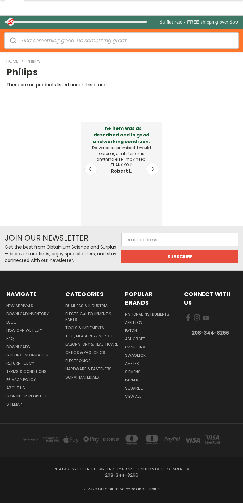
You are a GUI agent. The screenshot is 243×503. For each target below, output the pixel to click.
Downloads (18, 346)
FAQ (10, 338)
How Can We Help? (24, 330)
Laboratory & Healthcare (91, 344)
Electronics (78, 360)
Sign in (13, 396)
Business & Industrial (87, 305)
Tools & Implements (84, 327)
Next (152, 169)
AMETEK (132, 363)
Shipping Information (27, 355)
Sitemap (14, 404)
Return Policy (20, 363)
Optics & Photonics (85, 352)
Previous (90, 169)
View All (133, 396)
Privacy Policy (21, 379)
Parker (132, 380)
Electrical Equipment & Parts (88, 316)
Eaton (131, 330)
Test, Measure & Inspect (89, 336)
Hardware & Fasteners (88, 369)
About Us (15, 388)
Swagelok (135, 355)
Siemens (132, 371)
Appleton (133, 322)
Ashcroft (135, 339)
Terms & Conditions (26, 371)
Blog (11, 322)
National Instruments (147, 314)
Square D (134, 388)
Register (37, 396)
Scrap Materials (82, 377)
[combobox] (129, 40)
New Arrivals (19, 305)
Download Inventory (27, 314)
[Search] (13, 40)
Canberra (135, 347)
